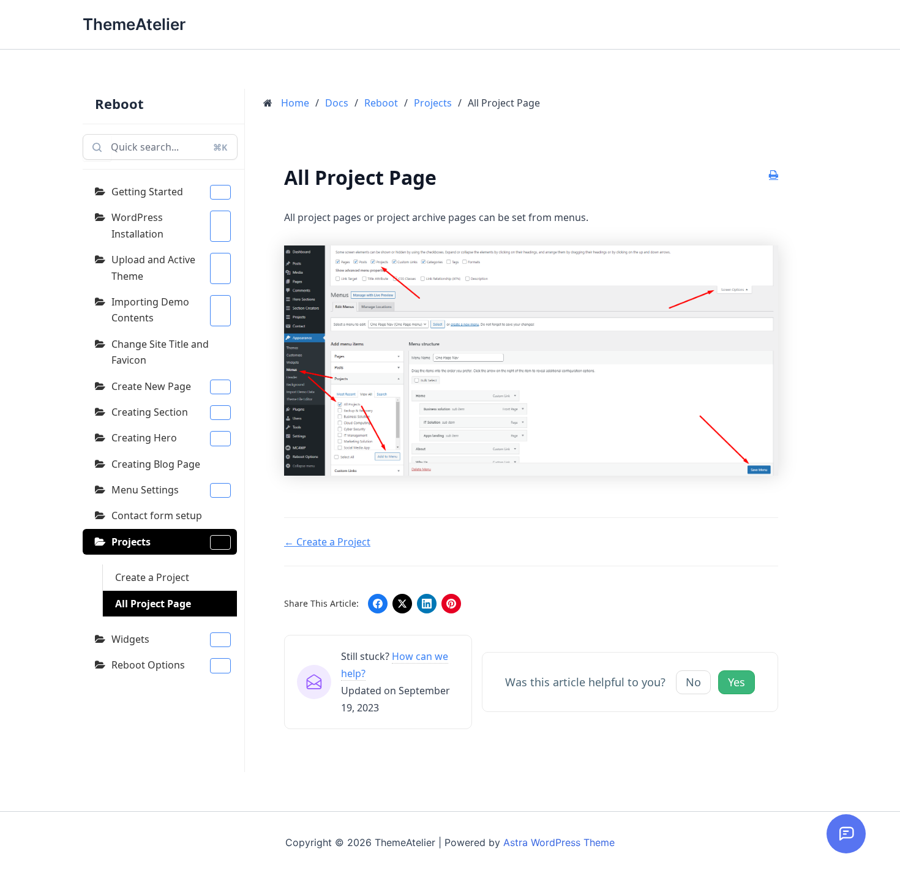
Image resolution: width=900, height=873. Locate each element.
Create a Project (152, 577)
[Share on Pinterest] (451, 603)
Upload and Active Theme (153, 267)
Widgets (130, 639)
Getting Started (147, 191)
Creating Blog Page (155, 464)
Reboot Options (148, 665)
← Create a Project (327, 542)
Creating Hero (144, 437)
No (693, 682)
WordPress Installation (137, 225)
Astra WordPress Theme (559, 842)
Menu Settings (145, 489)
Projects (131, 542)
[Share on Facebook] (378, 603)
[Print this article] (773, 175)
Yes (736, 682)
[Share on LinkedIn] (427, 603)
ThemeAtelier (134, 24)
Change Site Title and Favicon (160, 352)
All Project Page (153, 603)
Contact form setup (156, 515)
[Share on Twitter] (402, 603)
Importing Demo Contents (150, 309)
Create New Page (151, 386)
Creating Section (149, 412)
